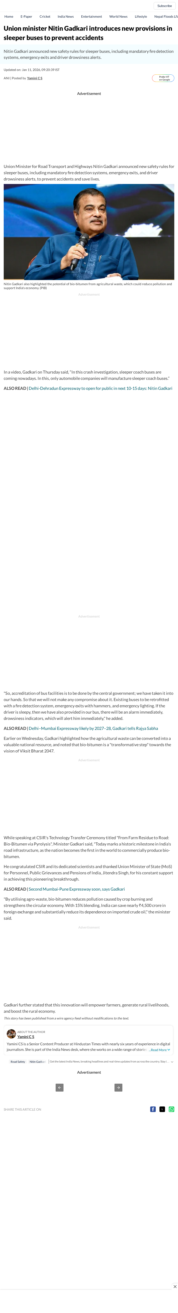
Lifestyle (141, 16)
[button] (60, 1088)
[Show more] (172, 1061)
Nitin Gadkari (38, 1061)
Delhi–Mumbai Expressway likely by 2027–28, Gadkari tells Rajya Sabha (93, 728)
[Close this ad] (175, 1286)
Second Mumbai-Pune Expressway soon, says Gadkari (77, 889)
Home (8, 16)
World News (118, 16)
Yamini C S (34, 78)
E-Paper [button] (26, 16)
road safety (18, 1061)
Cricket (45, 16)
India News (66, 16)
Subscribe (164, 6)
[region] (89, 129)
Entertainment (91, 16)
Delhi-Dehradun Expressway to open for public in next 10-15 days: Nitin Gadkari (100, 388)
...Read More (158, 1050)
